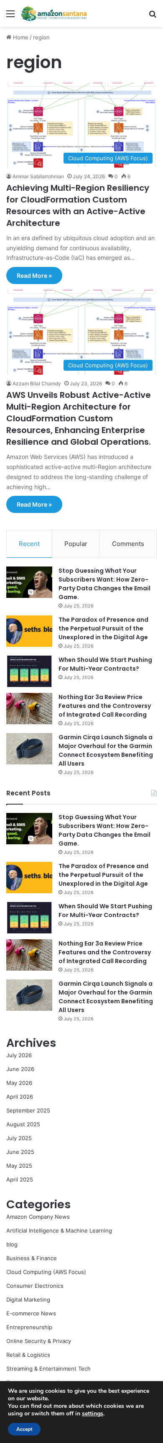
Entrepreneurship (29, 1327)
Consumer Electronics (35, 1285)
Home (19, 37)
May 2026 (19, 1082)
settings (92, 1413)
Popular (75, 544)
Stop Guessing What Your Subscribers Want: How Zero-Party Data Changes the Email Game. (104, 583)
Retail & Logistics (28, 1354)
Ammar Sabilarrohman (38, 176)
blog (12, 1244)
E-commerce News (31, 1313)
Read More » (34, 275)
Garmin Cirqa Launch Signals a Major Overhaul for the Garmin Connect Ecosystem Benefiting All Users (106, 750)
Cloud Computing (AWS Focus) (46, 1272)
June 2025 (20, 1151)
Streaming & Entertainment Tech (48, 1368)
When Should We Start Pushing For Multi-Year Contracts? (105, 664)
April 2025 (19, 1179)
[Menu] (10, 16)
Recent (29, 544)
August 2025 (23, 1124)
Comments (128, 544)
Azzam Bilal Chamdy (37, 383)
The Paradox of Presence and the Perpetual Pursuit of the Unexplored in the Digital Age (103, 628)
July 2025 (19, 1138)
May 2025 (19, 1165)
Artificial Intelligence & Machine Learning (59, 1230)
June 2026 (20, 1069)
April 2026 (19, 1096)
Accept (24, 1429)
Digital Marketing (28, 1299)
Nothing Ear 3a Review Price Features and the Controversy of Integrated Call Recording (105, 706)
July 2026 (19, 1055)
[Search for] (152, 16)
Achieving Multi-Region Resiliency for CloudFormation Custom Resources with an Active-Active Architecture (77, 205)
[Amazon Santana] (54, 13)
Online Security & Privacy (38, 1341)
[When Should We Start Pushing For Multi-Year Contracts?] (29, 671)
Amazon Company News (38, 1216)
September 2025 (28, 1110)
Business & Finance (31, 1258)
